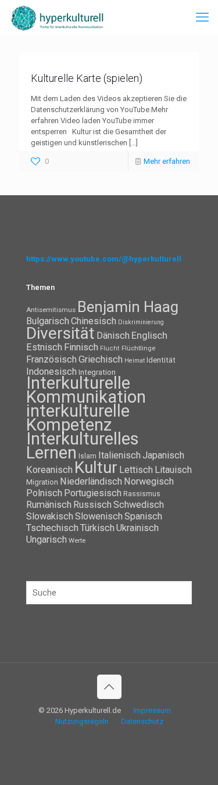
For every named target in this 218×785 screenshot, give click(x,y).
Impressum (152, 710)
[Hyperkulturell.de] (57, 17)
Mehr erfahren (167, 161)
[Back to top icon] (109, 687)
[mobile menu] (202, 17)
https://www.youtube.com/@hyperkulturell (103, 259)
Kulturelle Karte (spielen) (86, 78)
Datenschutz (142, 721)
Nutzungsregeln (82, 721)
